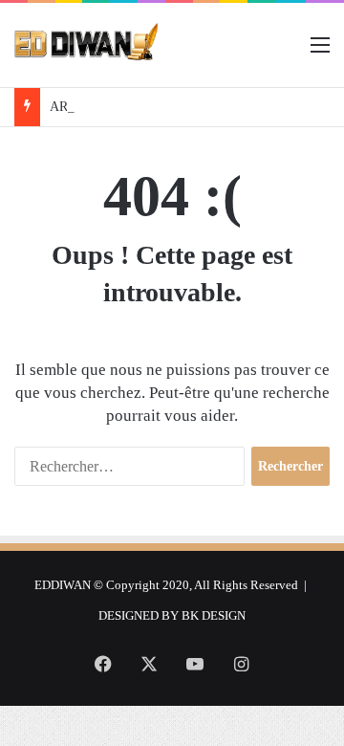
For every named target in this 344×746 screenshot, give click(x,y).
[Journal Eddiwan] (87, 45)
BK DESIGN (214, 615)
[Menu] (320, 52)
